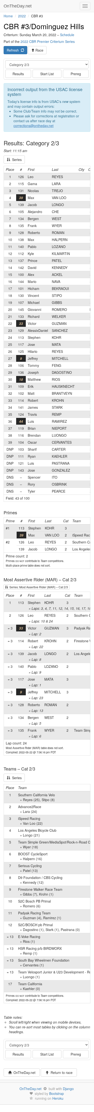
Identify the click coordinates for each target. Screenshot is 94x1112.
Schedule (67, 34)
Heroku (57, 1098)
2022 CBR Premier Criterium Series (47, 41)
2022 (22, 15)
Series (16, 159)
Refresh (14, 50)
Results (18, 73)
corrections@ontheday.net (33, 125)
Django (68, 1088)
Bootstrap (56, 1093)
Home (8, 15)
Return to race (61, 1072)
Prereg (76, 73)
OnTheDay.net (18, 6)
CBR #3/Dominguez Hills (44, 26)
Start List (47, 73)
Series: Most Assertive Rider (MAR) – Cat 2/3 (38, 587)
